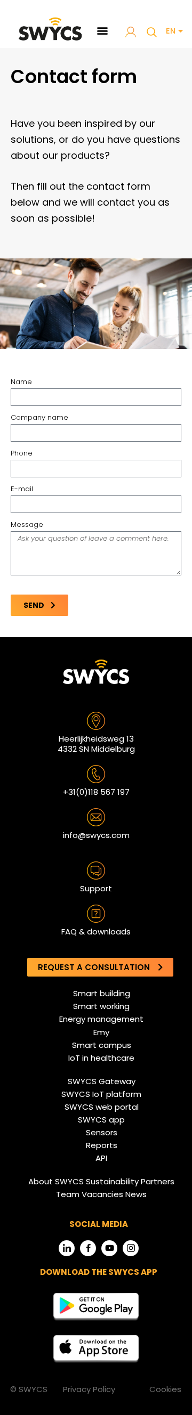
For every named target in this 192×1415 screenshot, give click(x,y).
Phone (22, 453)
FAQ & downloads (96, 931)
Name (21, 382)
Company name (39, 417)
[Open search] (151, 32)
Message (27, 524)
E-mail (22, 489)
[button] (102, 30)
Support (96, 888)
